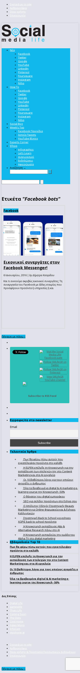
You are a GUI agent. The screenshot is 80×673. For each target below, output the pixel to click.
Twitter (22, 57)
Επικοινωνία (17, 15)
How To (14, 87)
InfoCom (15, 629)
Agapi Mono (17, 625)
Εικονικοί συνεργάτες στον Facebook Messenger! (31, 264)
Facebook (24, 54)
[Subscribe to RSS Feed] (25, 395)
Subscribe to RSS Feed (42, 395)
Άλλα (21, 83)
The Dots (15, 618)
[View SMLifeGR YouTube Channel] (53, 379)
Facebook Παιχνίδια (30, 131)
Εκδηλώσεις (25, 160)
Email (13, 427)
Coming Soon (18, 614)
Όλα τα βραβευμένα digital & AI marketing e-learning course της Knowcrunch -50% (39, 580)
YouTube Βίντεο (28, 138)
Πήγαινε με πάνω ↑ (13, 336)
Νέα (12, 50)
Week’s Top (17, 127)
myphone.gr (17, 632)
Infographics (26, 149)
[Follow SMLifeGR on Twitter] (53, 365)
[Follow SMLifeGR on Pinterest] (53, 372)
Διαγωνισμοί (26, 157)
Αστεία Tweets (27, 135)
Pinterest (23, 72)
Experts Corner (19, 142)
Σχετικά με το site (21, 4)
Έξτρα (13, 146)
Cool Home (16, 621)
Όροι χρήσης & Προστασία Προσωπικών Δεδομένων (42, 652)
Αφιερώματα (26, 164)
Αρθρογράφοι (18, 8)
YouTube (23, 65)
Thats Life (16, 610)
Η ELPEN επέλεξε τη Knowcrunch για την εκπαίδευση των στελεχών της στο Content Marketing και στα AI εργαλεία (39, 560)
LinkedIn (23, 68)
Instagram (24, 79)
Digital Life (16, 603)
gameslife (16, 607)
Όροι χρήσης (18, 12)
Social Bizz (16, 124)
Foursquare (25, 76)
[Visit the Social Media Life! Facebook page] (53, 357)
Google (22, 61)
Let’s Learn (24, 153)
